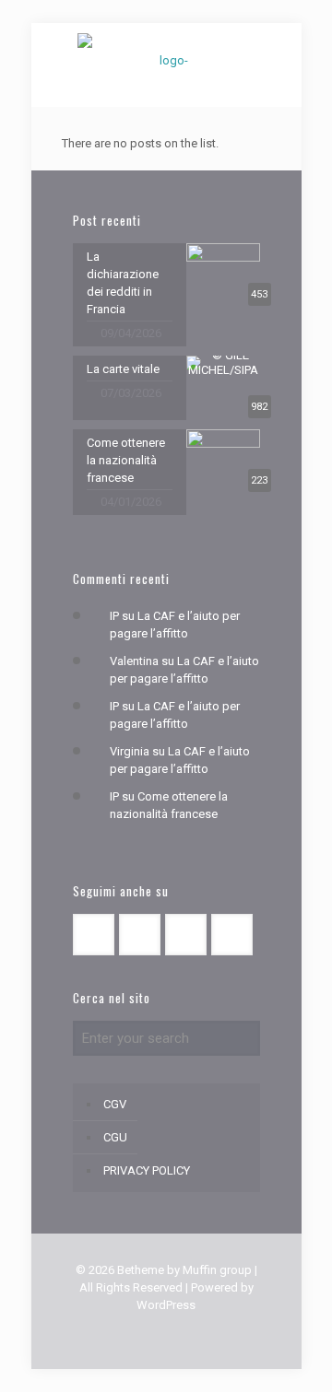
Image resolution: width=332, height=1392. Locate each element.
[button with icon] (93, 934)
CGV (114, 1104)
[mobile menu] (25, 27)
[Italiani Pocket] (166, 60)
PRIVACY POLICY (146, 1170)
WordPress (166, 1305)
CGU (115, 1137)
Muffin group (217, 1270)
